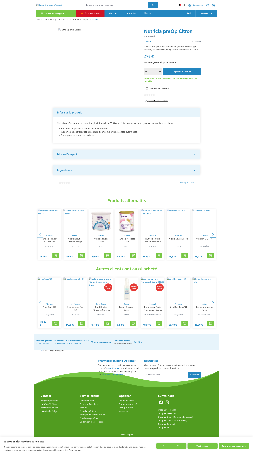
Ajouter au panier (182, 71)
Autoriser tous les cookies (171, 446)
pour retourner (101, 342)
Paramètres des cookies (233, 446)
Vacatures (123, 411)
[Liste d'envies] (207, 5)
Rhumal (152, 304)
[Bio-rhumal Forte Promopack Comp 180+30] (152, 289)
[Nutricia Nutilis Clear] (101, 221)
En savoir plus (75, 450)
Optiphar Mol (164, 427)
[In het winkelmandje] (55, 255)
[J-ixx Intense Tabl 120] (75, 289)
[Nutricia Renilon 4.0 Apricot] (49, 221)
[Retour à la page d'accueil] (49, 5)
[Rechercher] (153, 5)
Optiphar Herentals (167, 409)
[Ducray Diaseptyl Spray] (127, 289)
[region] (88, 56)
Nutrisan (204, 235)
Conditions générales (89, 418)
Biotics (204, 304)
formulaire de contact (113, 374)
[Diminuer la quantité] (146, 71)
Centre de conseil (127, 400)
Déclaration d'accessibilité (92, 421)
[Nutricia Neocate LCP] (127, 221)
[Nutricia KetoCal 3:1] (178, 221)
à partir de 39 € (44, 342)
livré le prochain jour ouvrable (71, 342)
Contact (46, 396)
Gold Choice (101, 304)
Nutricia (147, 41)
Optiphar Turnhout (166, 424)
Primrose (49, 304)
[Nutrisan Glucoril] (204, 221)
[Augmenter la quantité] (160, 71)
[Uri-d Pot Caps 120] (178, 289)
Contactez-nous (87, 400)
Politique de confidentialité (92, 414)
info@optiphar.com (49, 400)
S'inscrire (194, 374)
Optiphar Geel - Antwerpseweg (172, 420)
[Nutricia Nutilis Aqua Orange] (75, 221)
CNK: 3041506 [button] (196, 41)
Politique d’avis (187, 182)
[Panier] (214, 5)
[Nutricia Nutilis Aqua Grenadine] (152, 221)
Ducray (127, 304)
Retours (83, 407)
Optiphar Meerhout (167, 413)
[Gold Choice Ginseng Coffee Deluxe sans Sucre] (101, 289)
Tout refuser (202, 446)
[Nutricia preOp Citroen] (88, 56)
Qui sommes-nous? (128, 404)
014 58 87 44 (113, 368)
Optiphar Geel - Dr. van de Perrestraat (175, 417)
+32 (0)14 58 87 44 (49, 404)
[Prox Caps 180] (49, 289)
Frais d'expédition (88, 411)
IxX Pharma (75, 304)
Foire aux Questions (89, 404)
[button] (126, 112)
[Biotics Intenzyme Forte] (204, 289)
